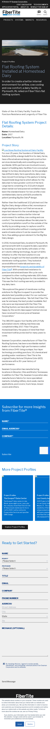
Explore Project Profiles (15, 527)
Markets (29, 20)
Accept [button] (19, 724)
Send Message (9, 681)
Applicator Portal (10, 7)
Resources (41, 20)
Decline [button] (30, 724)
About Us (25, 7)
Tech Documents (40, 4)
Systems (19, 20)
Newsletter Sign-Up (39, 7)
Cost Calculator (24, 4)
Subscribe (6, 454)
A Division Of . (15, 2)
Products (8, 20)
